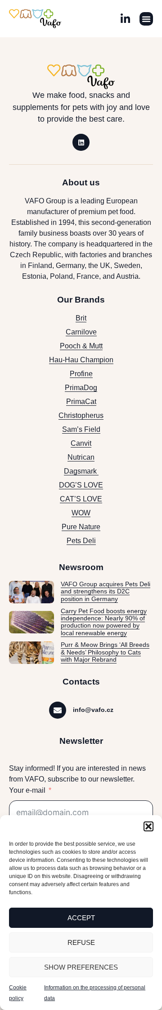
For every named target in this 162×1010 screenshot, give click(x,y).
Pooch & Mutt (81, 346)
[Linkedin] (81, 142)
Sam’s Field (81, 429)
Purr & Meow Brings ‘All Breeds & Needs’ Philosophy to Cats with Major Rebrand (105, 652)
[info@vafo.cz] (57, 710)
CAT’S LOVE (81, 499)
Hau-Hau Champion (81, 360)
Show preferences (81, 967)
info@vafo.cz (93, 709)
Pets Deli (81, 541)
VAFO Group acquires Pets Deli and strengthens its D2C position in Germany (105, 591)
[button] (148, 826)
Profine (81, 374)
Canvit (81, 443)
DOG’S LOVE (81, 485)
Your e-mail (27, 790)
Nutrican (81, 457)
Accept (81, 918)
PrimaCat (81, 401)
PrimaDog (81, 387)
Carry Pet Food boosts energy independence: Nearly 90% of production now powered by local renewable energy (104, 622)
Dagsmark (81, 471)
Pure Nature (81, 527)
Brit (81, 318)
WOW (81, 513)
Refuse (81, 942)
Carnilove (81, 332)
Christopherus (81, 415)
